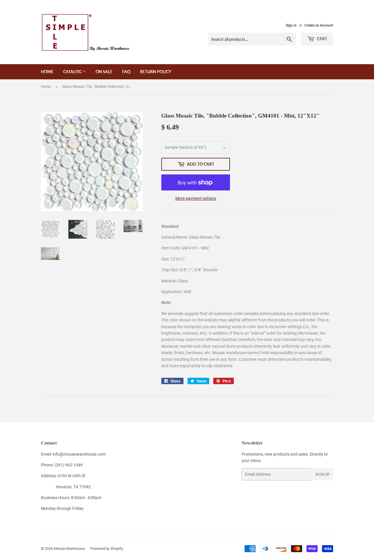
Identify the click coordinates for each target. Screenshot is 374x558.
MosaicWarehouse (69, 548)
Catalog (72, 71)
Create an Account (318, 25)
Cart (321, 38)
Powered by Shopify (106, 548)
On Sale (104, 71)
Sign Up (322, 474)
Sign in (291, 25)
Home (47, 71)
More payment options (195, 198)
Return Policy (155, 71)
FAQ (126, 71)
